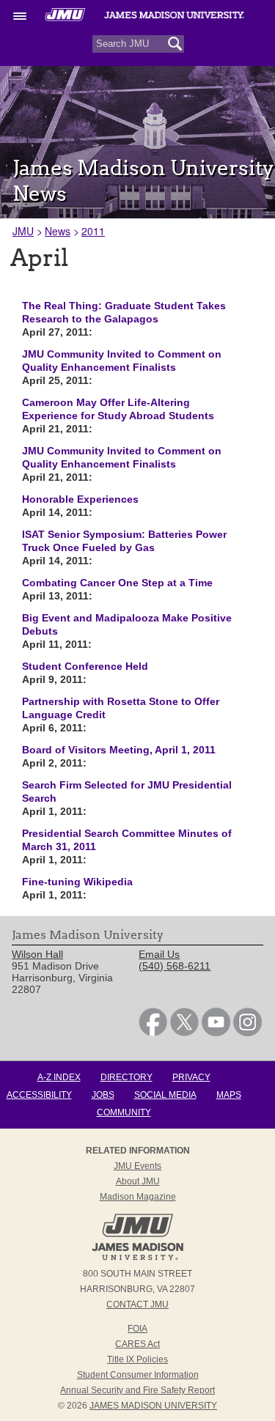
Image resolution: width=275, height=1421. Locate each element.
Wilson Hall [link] (37, 954)
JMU (23, 231)
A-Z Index (59, 1077)
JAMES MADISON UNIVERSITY (153, 1405)
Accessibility (39, 1095)
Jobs (103, 1095)
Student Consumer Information (138, 1375)
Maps (228, 1095)
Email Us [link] (159, 954)
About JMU (138, 1181)
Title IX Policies (137, 1359)
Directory (126, 1077)
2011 (93, 231)
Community (124, 1112)
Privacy (191, 1077)
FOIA (137, 1329)
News (57, 231)
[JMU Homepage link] (137, 1258)
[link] (153, 1032)
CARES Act (137, 1344)
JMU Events (137, 1166)
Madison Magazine (138, 1197)
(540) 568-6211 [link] (174, 966)
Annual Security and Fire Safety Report (137, 1390)
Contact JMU (137, 1304)
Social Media (165, 1095)
